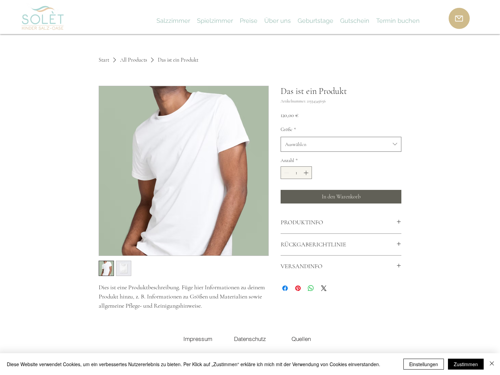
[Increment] (306, 173)
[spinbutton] (296, 173)
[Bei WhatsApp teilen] (311, 288)
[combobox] (341, 144)
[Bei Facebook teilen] (285, 288)
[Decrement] (286, 173)
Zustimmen (466, 364)
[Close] (492, 364)
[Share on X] (324, 288)
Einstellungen (423, 364)
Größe (288, 129)
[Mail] (459, 18)
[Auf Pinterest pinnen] (298, 288)
